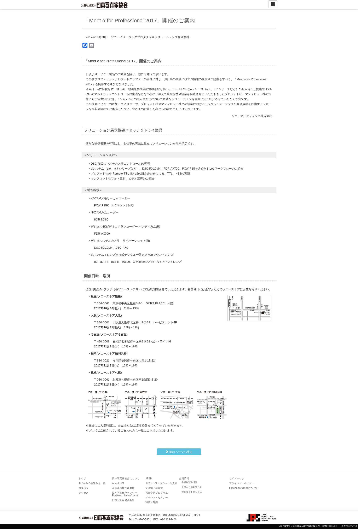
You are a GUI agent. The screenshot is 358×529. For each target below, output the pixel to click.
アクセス (83, 492)
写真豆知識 (151, 502)
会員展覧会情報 (189, 482)
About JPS (118, 483)
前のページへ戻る (180, 451)
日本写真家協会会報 (123, 500)
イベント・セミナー (156, 497)
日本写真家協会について (125, 478)
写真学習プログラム (156, 492)
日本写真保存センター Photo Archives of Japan (125, 494)
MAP (196, 514)
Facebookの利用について (243, 488)
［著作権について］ (348, 526)
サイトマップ (236, 478)
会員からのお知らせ (191, 487)
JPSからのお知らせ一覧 (92, 483)
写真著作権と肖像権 (123, 488)
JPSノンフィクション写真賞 (161, 483)
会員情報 (184, 478)
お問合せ (83, 488)
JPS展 (148, 478)
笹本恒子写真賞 (154, 488)
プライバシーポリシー (241, 483)
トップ (82, 478)
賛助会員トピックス (191, 491)
